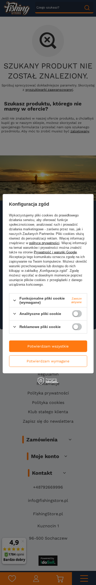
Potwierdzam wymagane (48, 361)
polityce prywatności (44, 243)
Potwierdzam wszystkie (48, 346)
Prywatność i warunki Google (55, 252)
